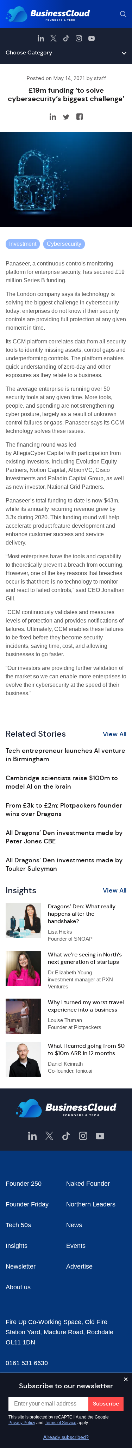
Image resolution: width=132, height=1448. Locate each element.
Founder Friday (27, 1204)
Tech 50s (18, 1225)
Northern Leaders (90, 1204)
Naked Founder (88, 1183)
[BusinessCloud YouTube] (91, 38)
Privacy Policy (21, 1422)
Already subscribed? (66, 1437)
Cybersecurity (64, 244)
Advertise (79, 1266)
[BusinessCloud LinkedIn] (41, 38)
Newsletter (21, 1266)
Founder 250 (24, 1183)
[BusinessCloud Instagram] (79, 38)
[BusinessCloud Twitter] (53, 38)
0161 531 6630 (27, 1363)
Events (76, 1245)
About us (18, 1287)
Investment (22, 244)
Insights (16, 1245)
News (74, 1225)
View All (114, 734)
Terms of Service (60, 1422)
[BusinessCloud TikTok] (66, 38)
